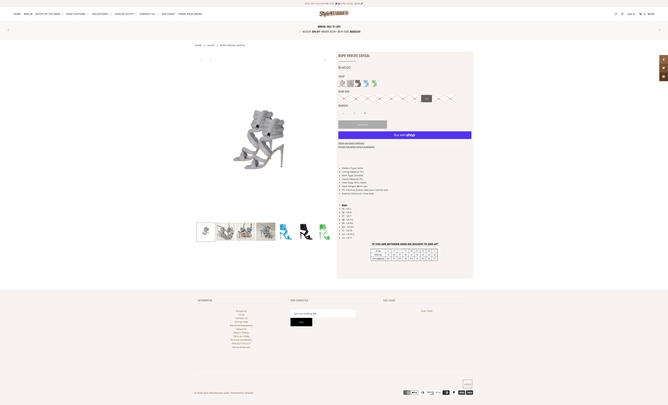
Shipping (241, 311)
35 (344, 98)
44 (450, 98)
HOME (17, 14)
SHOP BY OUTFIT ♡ (126, 14)
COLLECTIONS (100, 14)
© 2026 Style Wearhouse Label (212, 392)
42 (426, 98)
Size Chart (426, 311)
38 (379, 98)
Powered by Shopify (242, 392)
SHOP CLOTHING (76, 14)
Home (198, 45)
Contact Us (241, 318)
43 (438, 98)
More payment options (351, 143)
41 (414, 98)
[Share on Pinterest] (663, 76)
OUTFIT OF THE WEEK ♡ (49, 14)
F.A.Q (241, 314)
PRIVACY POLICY (241, 343)
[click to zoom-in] (324, 60)
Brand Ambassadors (241, 325)
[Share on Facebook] (663, 59)
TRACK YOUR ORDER (190, 14)
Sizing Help (241, 321)
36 (355, 98)
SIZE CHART (168, 14)
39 (391, 98)
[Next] (210, 60)
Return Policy (241, 332)
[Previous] (202, 60)
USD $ (631, 14)
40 (402, 98)
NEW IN (28, 14)
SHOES (210, 45)
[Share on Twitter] (663, 68)
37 (367, 98)
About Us (241, 329)
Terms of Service (241, 347)
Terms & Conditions (241, 339)
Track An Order (241, 336)
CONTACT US (147, 14)
